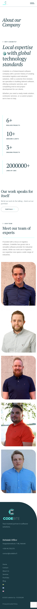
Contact (5, 568)
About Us (6, 571)
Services (5, 574)
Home (5, 564)
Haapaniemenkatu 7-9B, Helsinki (14, 543)
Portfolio (6, 578)
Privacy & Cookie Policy (10, 604)
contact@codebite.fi (10, 553)
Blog (4, 581)
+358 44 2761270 (9, 548)
